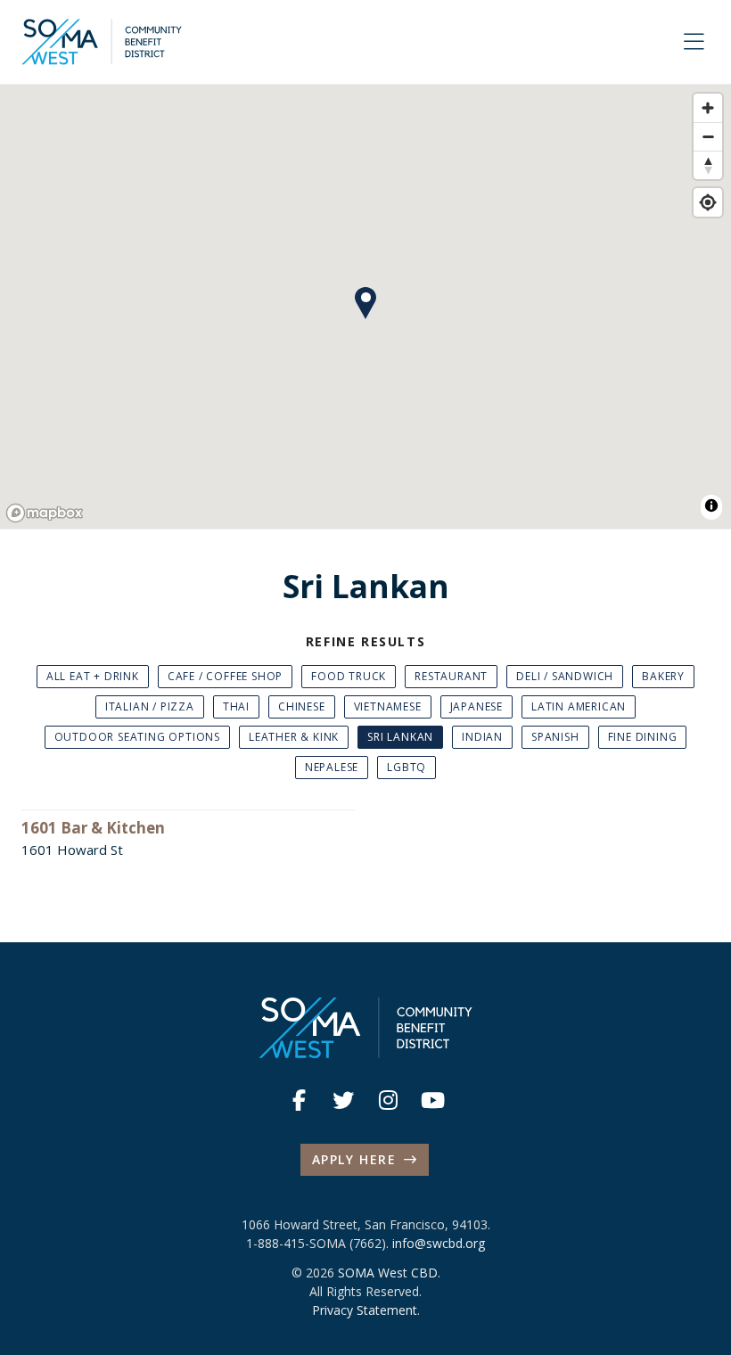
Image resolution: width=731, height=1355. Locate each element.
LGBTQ (406, 767)
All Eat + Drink (92, 676)
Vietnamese (388, 706)
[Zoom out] (708, 136)
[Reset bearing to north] (708, 165)
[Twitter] (343, 1100)
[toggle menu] (694, 42)
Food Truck (348, 676)
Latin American (578, 706)
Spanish (555, 736)
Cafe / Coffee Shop (225, 676)
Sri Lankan (400, 736)
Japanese (476, 706)
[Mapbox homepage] (44, 513)
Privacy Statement (364, 1310)
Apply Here (354, 1159)
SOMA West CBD (388, 1272)
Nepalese (331, 767)
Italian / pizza (149, 706)
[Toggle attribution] (711, 505)
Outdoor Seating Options (137, 736)
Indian (482, 736)
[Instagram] (387, 1100)
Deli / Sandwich (564, 676)
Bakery (663, 676)
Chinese (301, 706)
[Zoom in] (708, 108)
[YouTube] (432, 1100)
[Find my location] (708, 202)
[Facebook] (298, 1100)
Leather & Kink (294, 736)
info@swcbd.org (438, 1243)
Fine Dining (643, 736)
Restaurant (451, 676)
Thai (236, 706)
